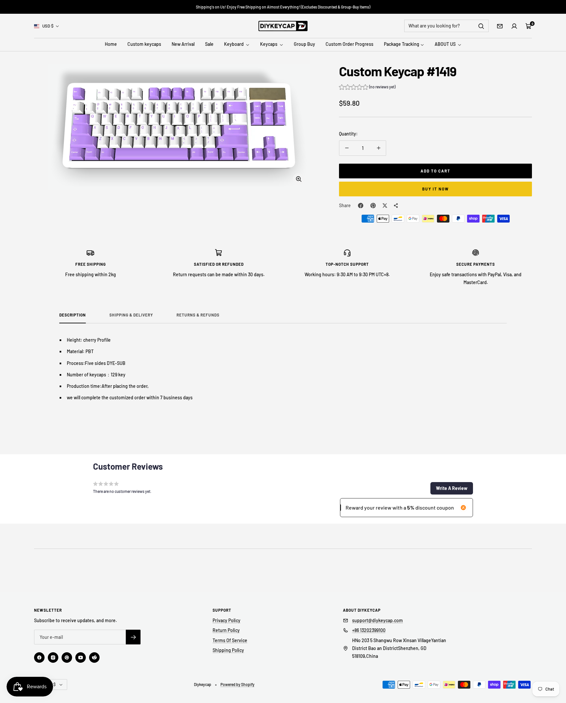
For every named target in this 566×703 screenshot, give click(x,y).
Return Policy (226, 630)
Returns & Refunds (198, 315)
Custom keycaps (144, 44)
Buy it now (435, 189)
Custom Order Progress (349, 44)
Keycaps (269, 44)
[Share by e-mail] (396, 205)
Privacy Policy (226, 620)
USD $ (47, 25)
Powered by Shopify (237, 684)
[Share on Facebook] (360, 205)
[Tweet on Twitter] (384, 205)
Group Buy (304, 44)
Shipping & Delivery (131, 315)
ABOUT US (446, 44)
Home (111, 44)
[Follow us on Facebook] (39, 657)
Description (72, 315)
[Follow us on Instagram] (53, 657)
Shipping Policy (228, 650)
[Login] (514, 26)
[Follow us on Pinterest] (67, 657)
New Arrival (183, 44)
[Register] (133, 637)
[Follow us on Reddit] (94, 657)
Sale (209, 44)
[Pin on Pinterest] (373, 205)
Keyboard (234, 44)
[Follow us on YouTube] (80, 657)
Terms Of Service (230, 640)
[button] (367, 87)
